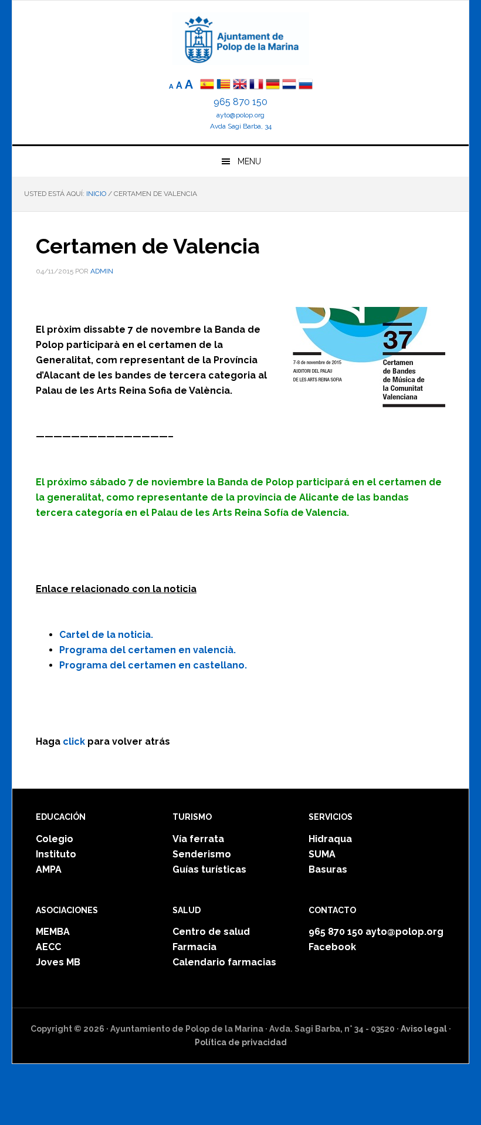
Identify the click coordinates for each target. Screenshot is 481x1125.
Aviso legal (424, 1028)
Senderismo (201, 854)
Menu (249, 161)
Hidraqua (330, 838)
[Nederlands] (290, 85)
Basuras (328, 869)
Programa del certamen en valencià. (147, 650)
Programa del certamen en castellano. (153, 665)
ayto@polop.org (240, 115)
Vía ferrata (198, 838)
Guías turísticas (209, 869)
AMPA (49, 869)
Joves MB (58, 962)
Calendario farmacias (224, 962)
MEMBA (53, 931)
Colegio (54, 838)
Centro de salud (211, 931)
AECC (48, 946)
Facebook (332, 946)
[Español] (207, 85)
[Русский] (306, 85)
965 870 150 (240, 101)
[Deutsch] (273, 85)
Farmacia (194, 946)
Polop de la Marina (240, 38)
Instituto (56, 854)
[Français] (256, 85)
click (74, 741)
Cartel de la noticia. (106, 634)
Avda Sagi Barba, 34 (241, 126)
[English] (240, 85)
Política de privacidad (241, 1042)
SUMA (322, 854)
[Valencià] (223, 85)
